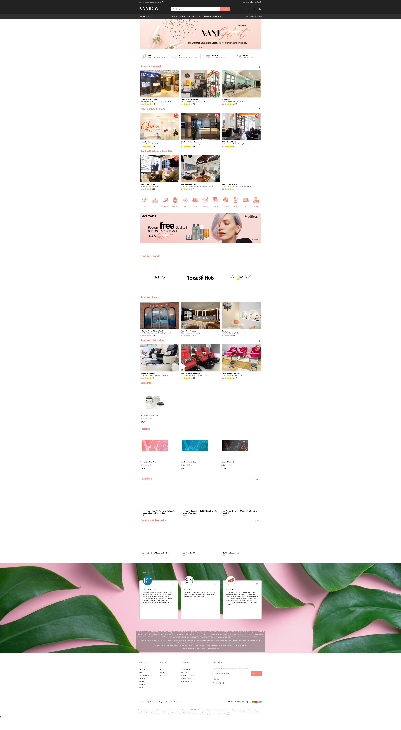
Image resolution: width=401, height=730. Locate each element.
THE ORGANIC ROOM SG (189, 99)
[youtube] (223, 683)
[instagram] (220, 683)
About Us (163, 669)
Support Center (144, 669)
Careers (162, 672)
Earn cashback (256, 2)
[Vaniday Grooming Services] (256, 199)
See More (256, 479)
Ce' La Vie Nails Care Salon (231, 373)
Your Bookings (247, 2)
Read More (200, 651)
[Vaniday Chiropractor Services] (225, 199)
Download (150, 2)
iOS (218, 648)
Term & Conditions (145, 675)
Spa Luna (225, 331)
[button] (199, 47)
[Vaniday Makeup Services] (205, 199)
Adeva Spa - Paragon (188, 331)
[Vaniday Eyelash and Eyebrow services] (185, 199)
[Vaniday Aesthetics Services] (175, 199)
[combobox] (195, 9)
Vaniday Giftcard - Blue (188, 462)
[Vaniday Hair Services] (144, 199)
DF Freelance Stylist (229, 142)
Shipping (142, 678)
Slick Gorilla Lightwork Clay (149, 415)
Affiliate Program (186, 681)
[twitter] (213, 683)
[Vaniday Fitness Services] (235, 199)
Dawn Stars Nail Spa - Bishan (191, 373)
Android (213, 648)
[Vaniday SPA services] (195, 199)
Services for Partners (188, 678)
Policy (141, 672)
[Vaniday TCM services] (245, 199)
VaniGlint (184, 672)
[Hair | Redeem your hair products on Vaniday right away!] (200, 228)
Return (141, 681)
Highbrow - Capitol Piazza (149, 99)
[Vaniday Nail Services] (155, 199)
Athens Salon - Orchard (148, 184)
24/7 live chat (235, 634)
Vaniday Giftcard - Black (229, 462)
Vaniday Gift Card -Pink (148, 462)
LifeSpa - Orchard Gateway (190, 142)
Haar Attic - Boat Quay (188, 184)
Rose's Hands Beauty (147, 373)
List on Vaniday (186, 669)
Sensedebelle (145, 142)
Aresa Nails (226, 99)
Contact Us (164, 675)
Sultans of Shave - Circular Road (151, 331)
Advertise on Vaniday (188, 675)
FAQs (141, 688)
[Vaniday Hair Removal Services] (165, 199)
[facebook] (216, 683)
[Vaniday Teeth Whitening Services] (215, 199)
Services (142, 685)
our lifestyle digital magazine (186, 642)
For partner (142, 2)
